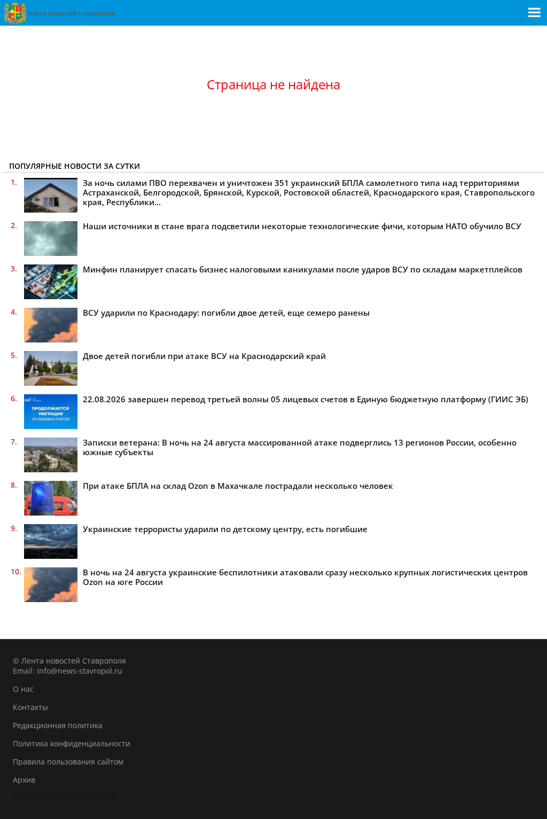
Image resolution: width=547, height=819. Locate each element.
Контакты (30, 707)
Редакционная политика (58, 725)
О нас (23, 689)
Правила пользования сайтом (68, 761)
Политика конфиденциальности (71, 743)
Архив (24, 780)
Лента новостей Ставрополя (65, 798)
